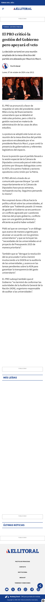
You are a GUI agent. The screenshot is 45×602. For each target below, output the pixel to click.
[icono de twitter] (13, 589)
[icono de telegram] (32, 589)
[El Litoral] (22, 8)
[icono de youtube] (7, 589)
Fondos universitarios (12, 27)
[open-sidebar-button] (3, 8)
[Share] (40, 586)
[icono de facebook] (19, 589)
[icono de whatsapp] (25, 589)
